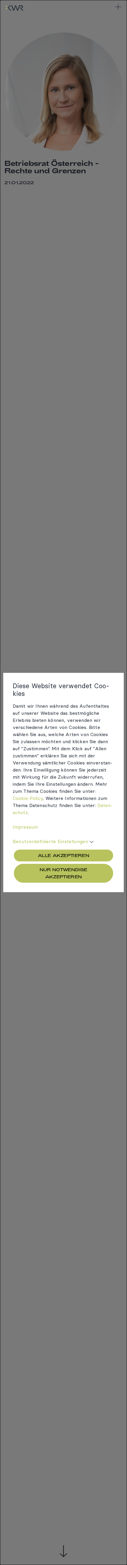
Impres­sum (25, 827)
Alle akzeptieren (63, 855)
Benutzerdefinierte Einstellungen (50, 841)
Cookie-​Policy (28, 798)
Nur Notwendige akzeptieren (63, 873)
